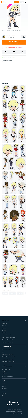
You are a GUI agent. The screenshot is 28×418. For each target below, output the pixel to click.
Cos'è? (13, 57)
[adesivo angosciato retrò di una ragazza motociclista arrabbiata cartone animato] (6, 92)
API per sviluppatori (6, 408)
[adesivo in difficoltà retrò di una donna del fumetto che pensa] (22, 343)
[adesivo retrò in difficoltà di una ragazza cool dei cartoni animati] (5, 106)
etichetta (5, 366)
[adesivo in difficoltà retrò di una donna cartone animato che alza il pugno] (5, 313)
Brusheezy (4, 396)
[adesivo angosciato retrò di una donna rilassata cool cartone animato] (5, 355)
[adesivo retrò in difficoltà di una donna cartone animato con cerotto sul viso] (12, 313)
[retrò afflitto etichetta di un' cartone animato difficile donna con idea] (6, 286)
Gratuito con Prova (14, 42)
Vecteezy (4, 399)
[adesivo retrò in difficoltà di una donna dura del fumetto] (13, 149)
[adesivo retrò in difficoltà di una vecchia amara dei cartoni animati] (5, 206)
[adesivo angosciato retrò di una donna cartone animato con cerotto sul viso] (15, 164)
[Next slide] (23, 366)
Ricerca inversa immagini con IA (9, 410)
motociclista (20, 366)
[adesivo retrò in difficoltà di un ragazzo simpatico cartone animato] (11, 180)
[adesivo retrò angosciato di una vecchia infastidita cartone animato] (13, 231)
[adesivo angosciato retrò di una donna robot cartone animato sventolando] (16, 355)
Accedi (22, 2)
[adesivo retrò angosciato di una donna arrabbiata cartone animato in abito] (5, 231)
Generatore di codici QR (7, 415)
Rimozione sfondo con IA (7, 413)
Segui (23, 37)
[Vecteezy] (2, 2)
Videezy (3, 401)
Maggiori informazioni (7, 60)
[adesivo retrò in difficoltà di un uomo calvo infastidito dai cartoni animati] (22, 328)
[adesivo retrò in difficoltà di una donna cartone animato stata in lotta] (14, 286)
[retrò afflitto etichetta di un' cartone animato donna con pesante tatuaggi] (10, 355)
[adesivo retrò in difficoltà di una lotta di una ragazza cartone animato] (6, 165)
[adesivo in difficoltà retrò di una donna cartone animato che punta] (13, 134)
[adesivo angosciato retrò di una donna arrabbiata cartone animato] (16, 343)
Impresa (4, 403)
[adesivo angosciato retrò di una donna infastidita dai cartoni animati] (5, 180)
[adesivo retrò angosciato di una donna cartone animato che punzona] (16, 300)
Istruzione (4, 406)
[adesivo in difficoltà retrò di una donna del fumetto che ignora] (5, 149)
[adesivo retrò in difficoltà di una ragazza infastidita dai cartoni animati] (14, 245)
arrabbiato (12, 366)
